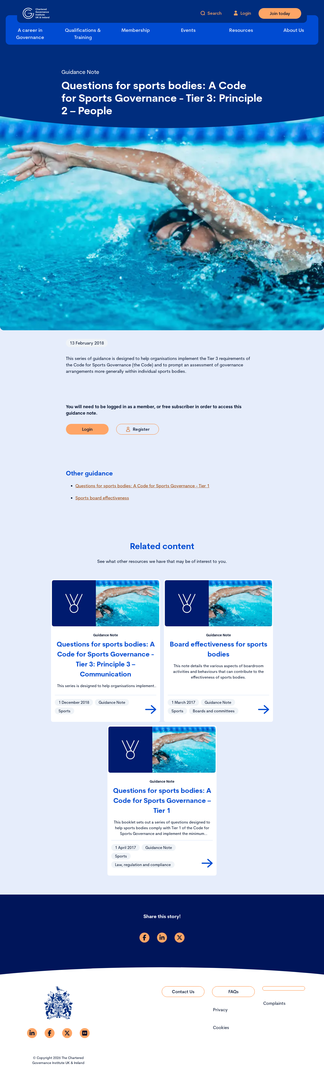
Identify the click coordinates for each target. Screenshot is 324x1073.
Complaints (274, 1003)
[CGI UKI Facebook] (50, 1033)
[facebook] (144, 938)
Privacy (220, 1009)
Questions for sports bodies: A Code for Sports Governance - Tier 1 (142, 486)
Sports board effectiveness (102, 498)
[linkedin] (162, 938)
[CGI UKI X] (67, 1033)
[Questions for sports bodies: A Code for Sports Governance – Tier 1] (207, 863)
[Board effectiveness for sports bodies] (263, 709)
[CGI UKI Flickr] (85, 1033)
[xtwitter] (180, 938)
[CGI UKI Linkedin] (32, 1033)
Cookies (221, 1027)
